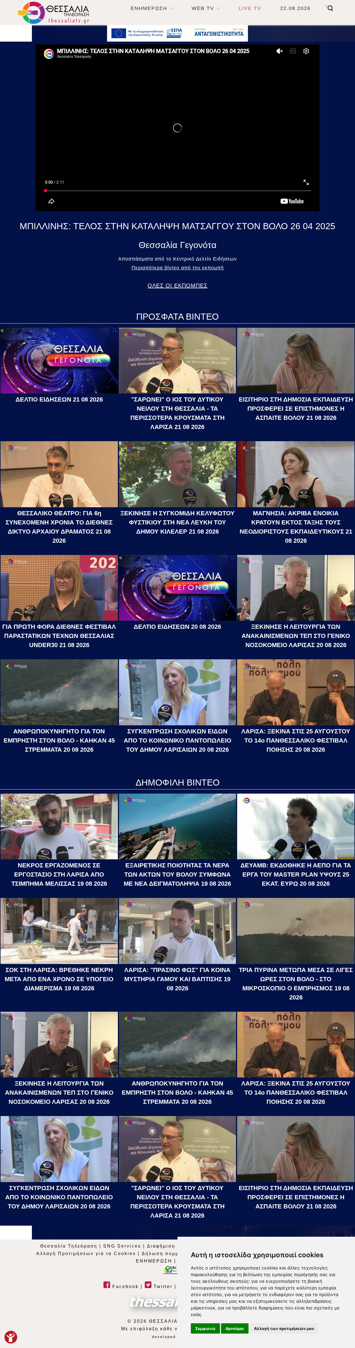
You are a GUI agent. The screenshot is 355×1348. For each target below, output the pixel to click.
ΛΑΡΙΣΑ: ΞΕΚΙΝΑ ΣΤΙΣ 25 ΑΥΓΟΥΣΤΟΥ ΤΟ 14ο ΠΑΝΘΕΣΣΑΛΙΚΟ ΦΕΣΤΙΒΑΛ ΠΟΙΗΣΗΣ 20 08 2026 (295, 740)
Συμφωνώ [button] (205, 1328)
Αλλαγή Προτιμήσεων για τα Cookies (86, 1253)
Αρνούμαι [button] (234, 1328)
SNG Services (122, 1246)
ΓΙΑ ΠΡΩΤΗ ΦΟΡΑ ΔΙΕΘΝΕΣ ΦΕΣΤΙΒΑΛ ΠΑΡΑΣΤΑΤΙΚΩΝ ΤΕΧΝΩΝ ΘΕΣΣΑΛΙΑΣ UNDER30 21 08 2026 (59, 635)
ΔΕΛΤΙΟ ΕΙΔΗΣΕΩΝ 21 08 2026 (59, 399)
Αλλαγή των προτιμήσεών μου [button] (284, 1328)
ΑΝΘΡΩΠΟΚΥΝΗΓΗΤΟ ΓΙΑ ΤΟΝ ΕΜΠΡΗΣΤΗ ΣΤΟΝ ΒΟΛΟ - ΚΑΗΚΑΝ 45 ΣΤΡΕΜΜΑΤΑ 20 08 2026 (59, 740)
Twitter (162, 1286)
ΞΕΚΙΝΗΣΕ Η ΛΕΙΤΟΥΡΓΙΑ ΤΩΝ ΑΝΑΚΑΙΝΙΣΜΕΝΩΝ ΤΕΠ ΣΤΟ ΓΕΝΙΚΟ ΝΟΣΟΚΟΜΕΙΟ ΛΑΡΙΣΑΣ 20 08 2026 (296, 635)
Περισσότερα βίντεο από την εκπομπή (177, 268)
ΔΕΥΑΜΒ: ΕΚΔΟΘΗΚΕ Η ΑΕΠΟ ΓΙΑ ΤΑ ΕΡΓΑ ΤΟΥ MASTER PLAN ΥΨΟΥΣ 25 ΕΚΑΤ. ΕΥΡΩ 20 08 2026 (295, 874)
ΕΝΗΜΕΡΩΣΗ (149, 8)
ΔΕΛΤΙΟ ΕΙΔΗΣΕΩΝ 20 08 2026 (177, 626)
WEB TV (203, 8)
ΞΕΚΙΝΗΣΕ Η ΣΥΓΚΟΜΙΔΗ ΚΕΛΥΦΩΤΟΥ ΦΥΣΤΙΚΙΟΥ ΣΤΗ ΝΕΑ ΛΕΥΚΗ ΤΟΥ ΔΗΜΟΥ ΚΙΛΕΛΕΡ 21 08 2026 (177, 522)
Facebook (124, 1286)
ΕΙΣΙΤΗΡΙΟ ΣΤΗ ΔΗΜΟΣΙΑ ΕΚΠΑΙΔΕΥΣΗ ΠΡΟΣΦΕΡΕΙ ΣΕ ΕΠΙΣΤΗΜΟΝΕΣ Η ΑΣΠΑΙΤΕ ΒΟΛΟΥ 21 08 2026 (296, 408)
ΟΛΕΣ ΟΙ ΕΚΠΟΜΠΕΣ (177, 285)
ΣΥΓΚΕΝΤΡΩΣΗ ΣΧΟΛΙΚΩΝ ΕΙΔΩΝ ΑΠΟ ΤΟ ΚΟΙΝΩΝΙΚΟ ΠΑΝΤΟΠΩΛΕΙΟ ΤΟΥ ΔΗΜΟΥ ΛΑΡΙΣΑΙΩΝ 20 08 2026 (177, 740)
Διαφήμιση (161, 1246)
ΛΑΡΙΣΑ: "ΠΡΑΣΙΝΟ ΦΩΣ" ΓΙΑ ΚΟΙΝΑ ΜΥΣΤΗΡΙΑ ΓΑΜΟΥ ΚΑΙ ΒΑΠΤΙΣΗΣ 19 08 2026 (177, 979)
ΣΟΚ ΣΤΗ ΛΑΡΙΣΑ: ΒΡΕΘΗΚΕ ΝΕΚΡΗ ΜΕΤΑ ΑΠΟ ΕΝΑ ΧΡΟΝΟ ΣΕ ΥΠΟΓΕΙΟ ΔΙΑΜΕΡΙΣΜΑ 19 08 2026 (59, 979)
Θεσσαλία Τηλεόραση (68, 1246)
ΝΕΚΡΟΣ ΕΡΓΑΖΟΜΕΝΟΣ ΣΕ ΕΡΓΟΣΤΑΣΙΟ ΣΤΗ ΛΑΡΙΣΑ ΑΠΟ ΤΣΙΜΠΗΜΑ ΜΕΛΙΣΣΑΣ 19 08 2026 (59, 874)
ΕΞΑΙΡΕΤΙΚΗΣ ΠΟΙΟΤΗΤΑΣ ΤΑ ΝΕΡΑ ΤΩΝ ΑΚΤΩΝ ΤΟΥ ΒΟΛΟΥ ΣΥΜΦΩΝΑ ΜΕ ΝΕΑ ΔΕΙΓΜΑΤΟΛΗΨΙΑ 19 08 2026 (177, 874)
